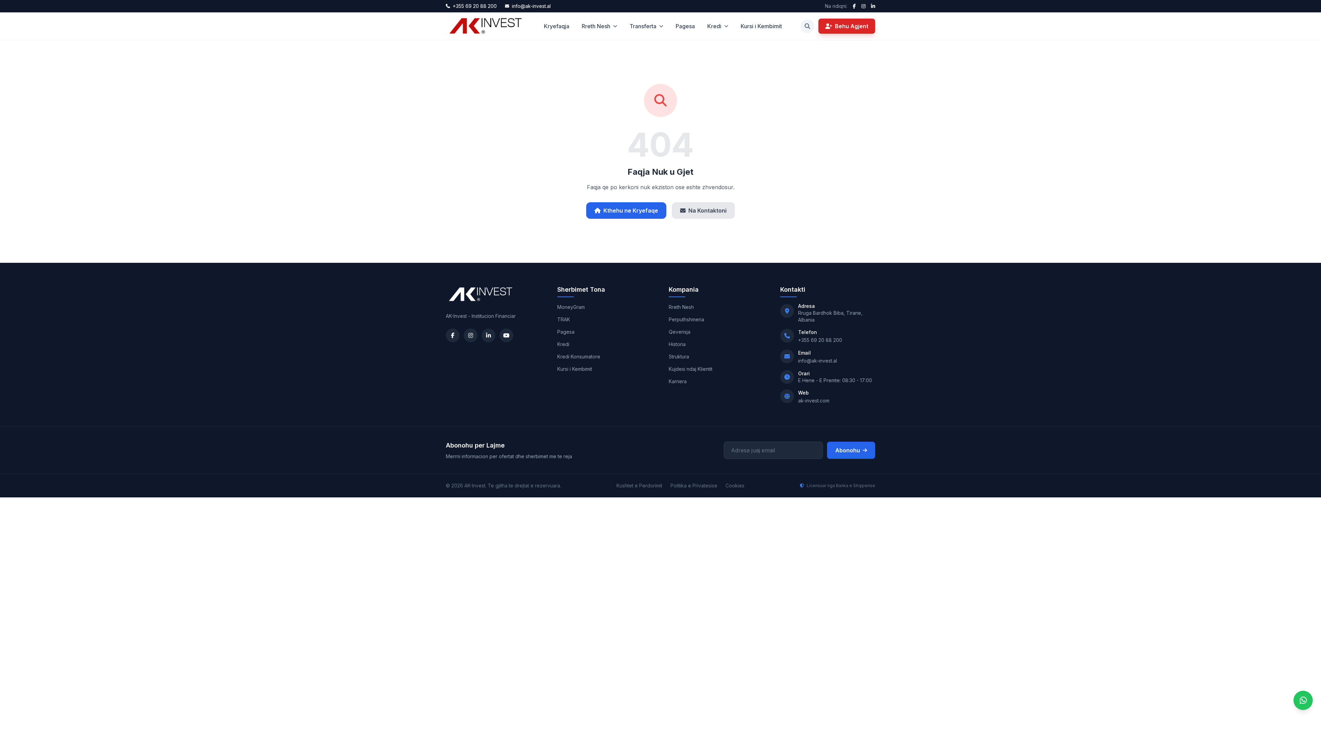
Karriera (678, 381)
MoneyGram (571, 307)
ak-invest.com (813, 400)
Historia (677, 344)
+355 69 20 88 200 (820, 340)
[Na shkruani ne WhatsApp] (1303, 700)
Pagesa (685, 26)
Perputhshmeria (686, 319)
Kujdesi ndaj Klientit (690, 369)
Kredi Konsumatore (578, 356)
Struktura (679, 356)
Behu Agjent (851, 26)
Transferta (643, 26)
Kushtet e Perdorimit (639, 485)
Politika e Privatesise (693, 485)
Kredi (714, 26)
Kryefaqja (556, 26)
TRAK (563, 319)
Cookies (735, 485)
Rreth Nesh (596, 26)
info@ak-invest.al (817, 361)
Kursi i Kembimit (761, 26)
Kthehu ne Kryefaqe (630, 210)
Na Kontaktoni (707, 210)
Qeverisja (679, 332)
